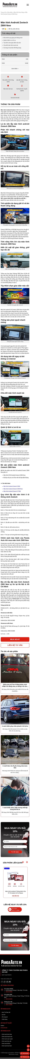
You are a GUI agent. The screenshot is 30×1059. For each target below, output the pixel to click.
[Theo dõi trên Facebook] (2, 982)
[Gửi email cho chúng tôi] (7, 982)
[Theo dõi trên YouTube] (10, 982)
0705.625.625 (4, 1027)
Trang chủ (3, 12)
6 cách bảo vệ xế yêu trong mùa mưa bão (15, 767)
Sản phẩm (9, 12)
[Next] (27, 862)
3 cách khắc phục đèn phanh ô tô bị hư (15, 726)
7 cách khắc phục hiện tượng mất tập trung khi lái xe (15, 808)
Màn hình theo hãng (19, 12)
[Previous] (23, 862)
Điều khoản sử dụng (13, 1054)
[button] (27, 5)
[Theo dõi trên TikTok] (4, 982)
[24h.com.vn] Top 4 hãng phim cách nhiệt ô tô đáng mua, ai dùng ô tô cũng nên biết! (15, 685)
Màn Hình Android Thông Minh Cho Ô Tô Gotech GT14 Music (12, 892)
